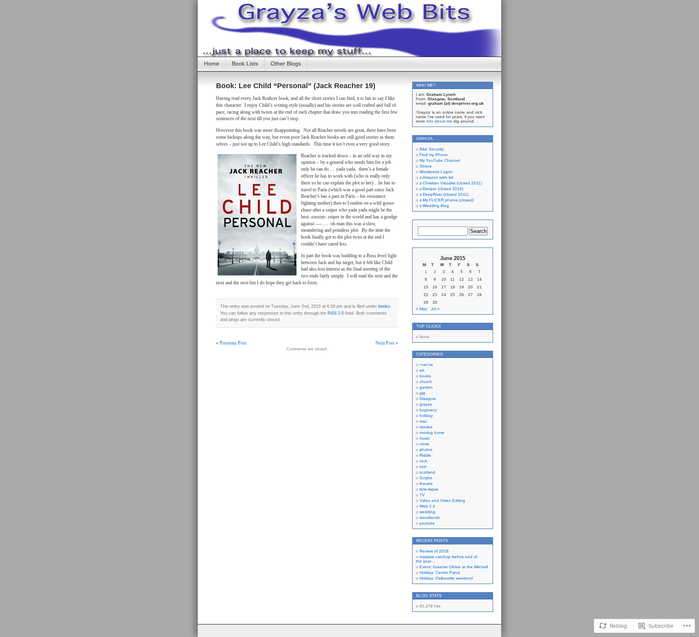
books (384, 306)
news (424, 444)
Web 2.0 (427, 506)
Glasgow (427, 398)
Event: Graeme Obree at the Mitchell (453, 567)
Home (211, 63)
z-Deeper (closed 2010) (441, 188)
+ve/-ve (426, 364)
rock (423, 461)
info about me (439, 121)
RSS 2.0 (336, 313)
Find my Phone (433, 154)
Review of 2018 (434, 551)
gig (422, 393)
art (421, 370)
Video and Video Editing (442, 500)
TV (422, 495)
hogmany (428, 410)
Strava (425, 166)
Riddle (425, 455)
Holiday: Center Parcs (439, 572)
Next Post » (386, 343)
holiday (426, 415)
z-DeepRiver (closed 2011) (443, 194)
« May (421, 309)
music (424, 438)
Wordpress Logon (436, 171)
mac (423, 421)
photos (425, 449)
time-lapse (428, 489)
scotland (427, 472)
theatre (426, 483)
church (425, 381)
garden (426, 387)
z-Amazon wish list (436, 177)
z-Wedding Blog (434, 205)
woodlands (429, 517)
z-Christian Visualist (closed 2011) (450, 183)
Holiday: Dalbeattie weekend (446, 578)
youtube (427, 523)
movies (425, 427)
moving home (432, 432)
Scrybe (425, 478)
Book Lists (245, 63)
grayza (425, 404)
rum (422, 466)
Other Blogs (286, 63)
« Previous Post (231, 343)
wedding (427, 512)
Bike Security (431, 149)
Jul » (435, 309)
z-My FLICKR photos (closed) (446, 200)
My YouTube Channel (439, 160)
